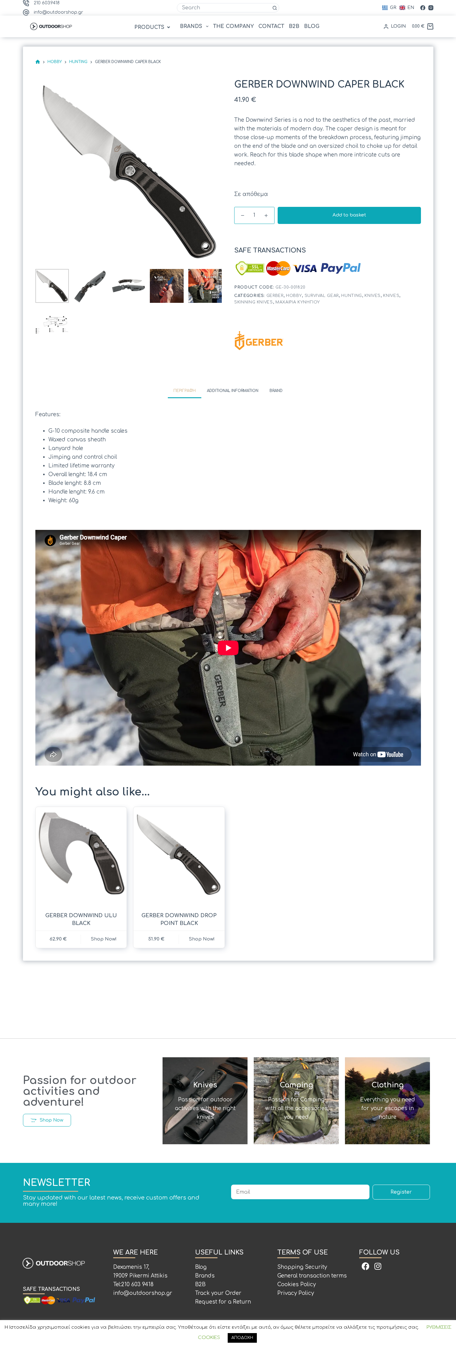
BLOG (312, 26)
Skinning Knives (253, 302)
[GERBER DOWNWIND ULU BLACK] (81, 855)
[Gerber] (259, 340)
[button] (153, 27)
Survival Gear (322, 296)
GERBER (275, 296)
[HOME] (37, 62)
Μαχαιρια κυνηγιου (297, 302)
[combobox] (223, 7)
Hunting (351, 296)
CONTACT (271, 26)
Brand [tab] (276, 391)
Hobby (294, 296)
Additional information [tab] (232, 391)
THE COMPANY (233, 26)
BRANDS (191, 26)
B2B (294, 26)
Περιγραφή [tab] (184, 391)
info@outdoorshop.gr (58, 12)
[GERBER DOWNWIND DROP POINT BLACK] (179, 855)
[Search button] (274, 7)
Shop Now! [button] (104, 939)
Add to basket (349, 215)
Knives (372, 296)
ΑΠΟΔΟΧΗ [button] (242, 1338)
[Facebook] (422, 7)
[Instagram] (430, 7)
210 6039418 (47, 3)
